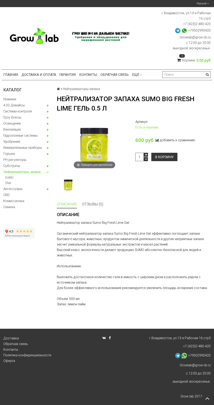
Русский (202, 3)
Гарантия (67, 75)
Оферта (9, 361)
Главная (10, 75)
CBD (6, 195)
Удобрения (11, 142)
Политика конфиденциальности (27, 355)
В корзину (164, 157)
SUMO (9, 177)
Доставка (11, 338)
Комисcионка (13, 201)
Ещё (135, 75)
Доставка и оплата (39, 75)
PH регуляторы (14, 160)
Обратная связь (115, 75)
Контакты (88, 75)
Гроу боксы (12, 117)
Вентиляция (12, 129)
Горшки (9, 154)
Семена (9, 207)
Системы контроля (17, 111)
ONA (8, 183)
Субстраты (11, 166)
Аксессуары (12, 189)
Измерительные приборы (22, 148)
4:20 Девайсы (14, 105)
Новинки (9, 99)
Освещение (12, 123)
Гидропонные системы (20, 136)
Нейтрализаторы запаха (22, 172)
